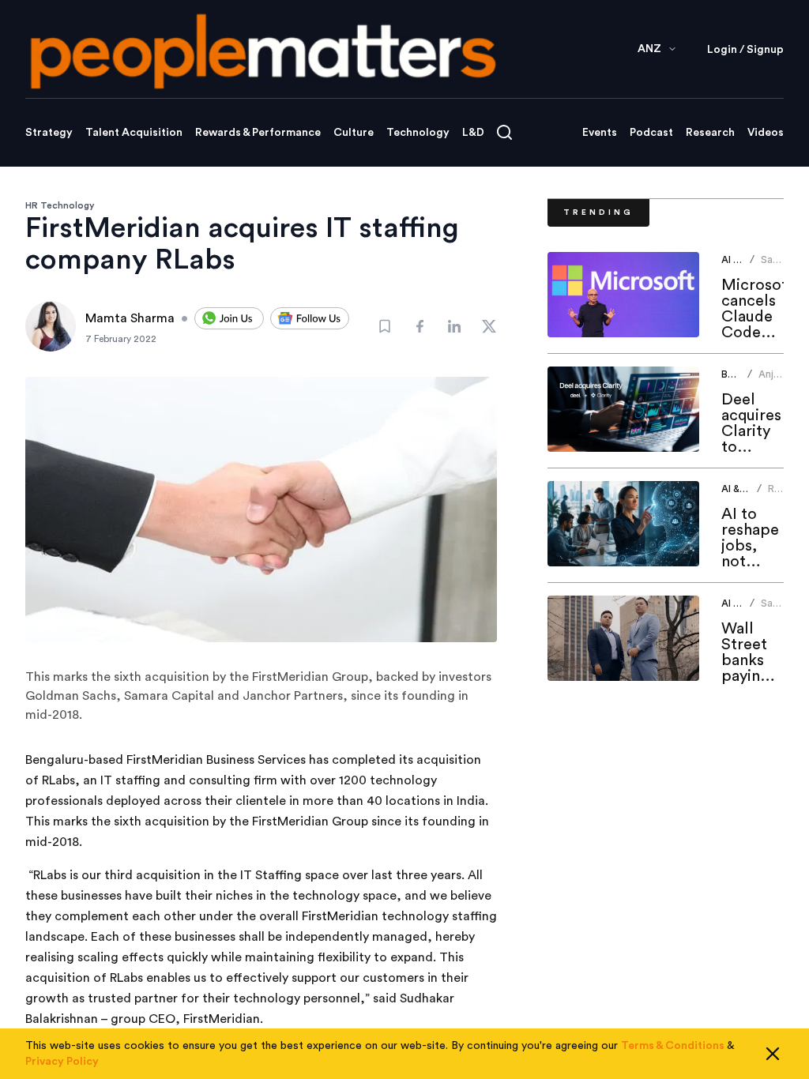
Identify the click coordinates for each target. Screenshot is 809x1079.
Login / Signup (745, 49)
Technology (418, 132)
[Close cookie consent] (773, 1054)
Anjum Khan (773, 380)
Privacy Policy (62, 1061)
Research (710, 132)
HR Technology (60, 205)
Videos (765, 132)
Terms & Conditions (672, 1045)
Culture (353, 132)
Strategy (49, 132)
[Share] (419, 326)
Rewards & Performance (258, 132)
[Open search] (504, 132)
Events (599, 132)
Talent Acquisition (133, 132)
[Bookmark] (385, 326)
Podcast (651, 132)
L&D (473, 132)
